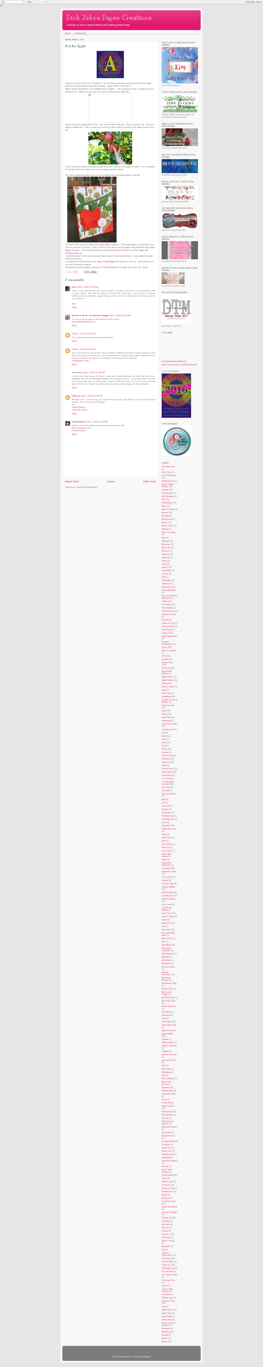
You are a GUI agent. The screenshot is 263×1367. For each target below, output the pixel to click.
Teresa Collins (168, 1262)
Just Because (167, 896)
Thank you (166, 1265)
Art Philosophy (168, 496)
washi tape (166, 1313)
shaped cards (167, 1154)
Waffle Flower (167, 1310)
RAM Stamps (167, 1112)
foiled (164, 765)
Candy (164, 561)
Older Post (149, 481)
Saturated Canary (169, 1127)
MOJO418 (166, 964)
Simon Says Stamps (167, 1171)
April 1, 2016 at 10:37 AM (85, 334)
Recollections (167, 1115)
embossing (166, 721)
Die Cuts (165, 668)
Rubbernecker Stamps (168, 1122)
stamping (166, 1221)
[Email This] (85, 272)
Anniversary (167, 493)
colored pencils (168, 611)
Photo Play (166, 1069)
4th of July (166, 472)
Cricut (164, 647)
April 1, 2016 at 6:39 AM (120, 315)
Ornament (166, 1015)
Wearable (166, 1328)
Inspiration (166, 868)
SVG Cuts (166, 1237)
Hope (164, 859)
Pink (163, 1075)
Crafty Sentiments (169, 636)
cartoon (165, 574)
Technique (166, 1258)
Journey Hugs (168, 884)
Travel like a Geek (79, 410)
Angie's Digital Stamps (168, 485)
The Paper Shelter (170, 1275)
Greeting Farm (168, 819)
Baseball (165, 516)
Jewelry (165, 880)
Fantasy (165, 752)
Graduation (166, 812)
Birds (164, 538)
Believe (165, 529)
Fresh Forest (122, 250)
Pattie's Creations (169, 1046)
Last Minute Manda (167, 909)
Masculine (166, 930)
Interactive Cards (169, 872)
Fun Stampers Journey (168, 783)
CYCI (164, 656)
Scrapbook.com (168, 1136)
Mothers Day (167, 989)
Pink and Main (168, 1079)
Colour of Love (168, 623)
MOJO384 (166, 960)
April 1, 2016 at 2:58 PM (97, 422)
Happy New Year (169, 829)
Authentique (167, 503)
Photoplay (166, 1072)
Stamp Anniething (169, 1207)
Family (164, 749)
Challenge (166, 580)
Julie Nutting (167, 892)
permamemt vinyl (169, 1054)
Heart (164, 834)
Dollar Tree (166, 693)
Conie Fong (167, 630)
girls (163, 803)
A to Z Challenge (169, 475)
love (163, 926)
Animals (165, 490)
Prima (164, 1100)
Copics (165, 633)
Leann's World (168, 916)
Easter (164, 714)
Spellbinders (167, 1191)
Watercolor (166, 1320)
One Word (166, 1012)
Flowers (165, 762)
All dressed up (168, 481)
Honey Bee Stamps (166, 855)
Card (164, 564)
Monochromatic (168, 967)
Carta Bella (166, 570)
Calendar (166, 554)
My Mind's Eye (168, 998)
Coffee (164, 601)
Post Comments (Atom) (87, 487)
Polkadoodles (167, 1091)
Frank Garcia (167, 772)
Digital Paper (167, 677)
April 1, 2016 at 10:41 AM (85, 349)
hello (164, 841)
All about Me (80, 33)
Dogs (164, 690)
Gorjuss (165, 809)
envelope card (168, 729)
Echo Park (166, 717)
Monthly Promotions (166, 973)
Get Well (165, 791)
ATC (163, 499)
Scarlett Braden (79, 422)
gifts (163, 799)
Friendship (166, 775)
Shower (165, 1166)
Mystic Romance (169, 1006)
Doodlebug (166, 696)
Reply (74, 307)
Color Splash (167, 608)
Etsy (163, 733)
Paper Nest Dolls (169, 1025)
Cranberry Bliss (72, 253)
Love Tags (96, 261)
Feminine (166, 759)
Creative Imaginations (167, 643)
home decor (167, 851)
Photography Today (80, 361)
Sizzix (164, 1178)
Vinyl (164, 1307)
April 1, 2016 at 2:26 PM (94, 372)
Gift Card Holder (169, 794)
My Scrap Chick (168, 1001)
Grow (164, 822)
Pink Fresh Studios (166, 1083)
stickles (165, 1231)
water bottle (167, 1316)
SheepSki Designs (169, 1161)
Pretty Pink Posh (169, 1094)
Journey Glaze (110, 267)
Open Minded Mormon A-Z (83, 322)
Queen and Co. (168, 1106)
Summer (165, 1234)
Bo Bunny (166, 551)
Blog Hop (166, 544)
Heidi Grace (167, 838)
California (166, 557)
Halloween (166, 826)
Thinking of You (168, 1280)
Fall (163, 746)
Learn (164, 920)
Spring (164, 1198)
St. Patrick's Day (169, 1201)
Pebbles (165, 1051)
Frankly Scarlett (78, 431)
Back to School (168, 509)
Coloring (165, 620)
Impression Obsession (166, 864)
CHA (164, 577)
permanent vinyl (168, 1060)
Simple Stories (168, 1175)
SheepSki (166, 1157)
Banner (165, 513)
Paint (164, 1018)
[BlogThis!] (87, 272)
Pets (163, 1066)
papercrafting (167, 1034)
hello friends (167, 844)
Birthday (165, 541)
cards (164, 567)
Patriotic (165, 1039)
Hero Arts (166, 847)
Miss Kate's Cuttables (166, 949)
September (166, 1148)
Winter (164, 1342)
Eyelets (165, 736)
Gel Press (166, 787)
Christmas (166, 587)
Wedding (165, 1332)
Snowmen (166, 1185)
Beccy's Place (168, 526)
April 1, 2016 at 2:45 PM (92, 396)
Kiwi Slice (140, 247)
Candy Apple (103, 245)
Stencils (165, 1228)
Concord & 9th (168, 626)
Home (67, 33)
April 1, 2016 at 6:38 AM (87, 287)
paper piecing (167, 1030)
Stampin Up (167, 1218)
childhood (166, 584)
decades (165, 659)
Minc (164, 942)
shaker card (167, 1151)
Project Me (166, 1103)
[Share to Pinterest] (95, 272)
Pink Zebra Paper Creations (109, 17)
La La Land (166, 904)
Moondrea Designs (166, 979)
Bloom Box (166, 548)
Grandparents (168, 816)
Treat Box (166, 1294)
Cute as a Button (169, 650)
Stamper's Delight (169, 1212)
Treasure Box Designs (167, 1290)
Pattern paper (168, 1042)
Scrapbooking (168, 1141)
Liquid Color (167, 923)
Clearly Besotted (169, 590)
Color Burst (166, 604)
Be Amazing (167, 519)
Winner (165, 1338)
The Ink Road (167, 1271)
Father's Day (167, 756)
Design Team (167, 663)
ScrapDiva (166, 1144)
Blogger (147, 1357)
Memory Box (167, 938)
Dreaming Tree (168, 705)
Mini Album (166, 945)
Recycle (165, 1118)
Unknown (76, 396)
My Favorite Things (167, 993)
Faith (164, 743)
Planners (165, 1088)
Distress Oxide (168, 687)
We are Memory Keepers (169, 1324)
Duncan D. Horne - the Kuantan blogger (90, 315)
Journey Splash (168, 887)
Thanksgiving (167, 1268)
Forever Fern (167, 769)
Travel (164, 1286)
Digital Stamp (167, 680)
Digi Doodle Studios (167, 672)
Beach (164, 522)
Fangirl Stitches (78, 407)
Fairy (164, 739)
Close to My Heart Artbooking (169, 597)
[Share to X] (90, 272)
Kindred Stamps (168, 899)
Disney (165, 683)
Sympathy (166, 1246)
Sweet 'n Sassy (168, 1241)
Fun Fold (165, 779)
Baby (164, 506)
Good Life (166, 806)
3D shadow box (168, 467)
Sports (164, 1195)
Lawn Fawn (167, 913)
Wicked (165, 1335)
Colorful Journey (169, 614)
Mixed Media (167, 954)
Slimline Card (167, 1182)
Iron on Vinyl (167, 877)
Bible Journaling (168, 532)
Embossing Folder (169, 724)
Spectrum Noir (168, 1188)
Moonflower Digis (169, 983)
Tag (163, 1250)
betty (74, 287)
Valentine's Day (168, 1301)
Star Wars (166, 1224)
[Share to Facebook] (93, 272)
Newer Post (72, 481)
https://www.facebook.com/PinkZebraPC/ (179, 365)
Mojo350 (165, 957)
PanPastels (166, 1022)
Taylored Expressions (167, 1254)
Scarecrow (166, 1132)
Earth (164, 711)
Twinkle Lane (167, 1298)
